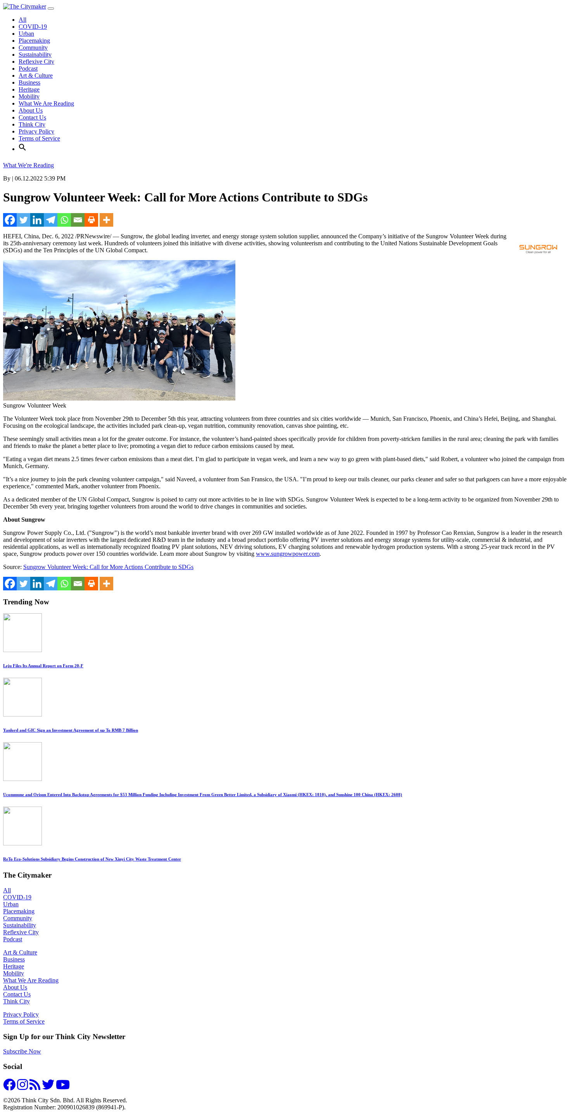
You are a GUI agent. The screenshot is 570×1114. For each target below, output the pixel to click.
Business (29, 82)
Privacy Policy (36, 131)
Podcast (28, 68)
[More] (106, 220)
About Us (31, 110)
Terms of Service (39, 138)
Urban (26, 33)
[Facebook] (10, 220)
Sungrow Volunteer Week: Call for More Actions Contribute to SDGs (108, 567)
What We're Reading (28, 165)
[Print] (91, 220)
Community (33, 47)
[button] (22, 149)
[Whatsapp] (64, 220)
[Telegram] (50, 220)
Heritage (29, 89)
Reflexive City (36, 61)
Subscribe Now (22, 1051)
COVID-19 (33, 26)
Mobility (29, 96)
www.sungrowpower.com (288, 553)
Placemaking (34, 40)
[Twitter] (23, 220)
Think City (32, 124)
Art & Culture (36, 75)
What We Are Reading (46, 103)
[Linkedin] (37, 220)
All (22, 19)
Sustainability (35, 54)
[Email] (78, 220)
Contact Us (32, 117)
